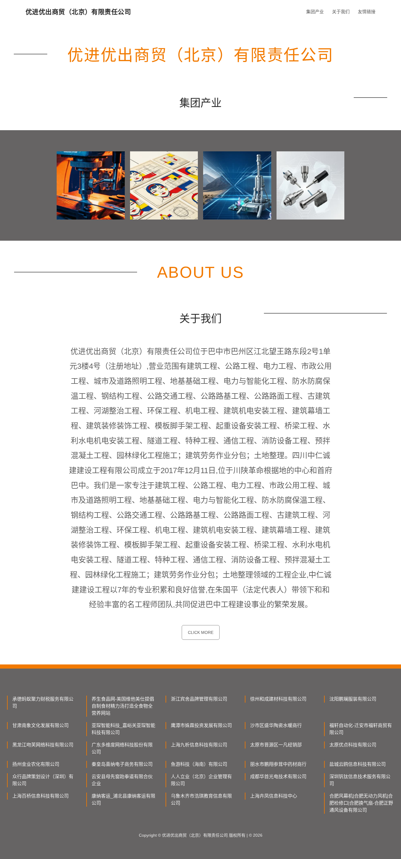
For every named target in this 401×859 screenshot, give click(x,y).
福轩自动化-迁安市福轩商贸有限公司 (360, 729)
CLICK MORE (200, 632)
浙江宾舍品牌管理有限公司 (199, 698)
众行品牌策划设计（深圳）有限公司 (42, 780)
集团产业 (315, 11)
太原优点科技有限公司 (352, 744)
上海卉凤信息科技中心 (273, 795)
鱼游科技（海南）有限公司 (199, 764)
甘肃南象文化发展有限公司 (40, 725)
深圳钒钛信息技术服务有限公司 (359, 780)
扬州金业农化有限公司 (35, 764)
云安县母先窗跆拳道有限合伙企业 (122, 780)
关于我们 (341, 11)
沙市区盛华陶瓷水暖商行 (276, 725)
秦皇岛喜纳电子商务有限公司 (122, 764)
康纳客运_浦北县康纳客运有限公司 (123, 799)
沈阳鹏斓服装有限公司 (352, 698)
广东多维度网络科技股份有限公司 (122, 748)
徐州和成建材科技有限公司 (278, 698)
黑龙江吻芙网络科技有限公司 (42, 744)
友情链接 (366, 11)
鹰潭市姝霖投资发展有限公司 (201, 725)
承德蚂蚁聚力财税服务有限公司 (42, 702)
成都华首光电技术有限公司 (278, 776)
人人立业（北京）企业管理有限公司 (201, 780)
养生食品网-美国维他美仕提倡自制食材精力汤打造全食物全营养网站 (123, 706)
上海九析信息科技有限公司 (199, 744)
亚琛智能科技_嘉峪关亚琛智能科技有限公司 (123, 729)
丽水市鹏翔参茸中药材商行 (278, 764)
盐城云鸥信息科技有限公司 (357, 764)
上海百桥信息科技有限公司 (40, 795)
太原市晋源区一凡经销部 (276, 744)
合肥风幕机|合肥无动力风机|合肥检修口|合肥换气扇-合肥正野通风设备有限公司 (361, 803)
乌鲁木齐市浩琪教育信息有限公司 (201, 799)
